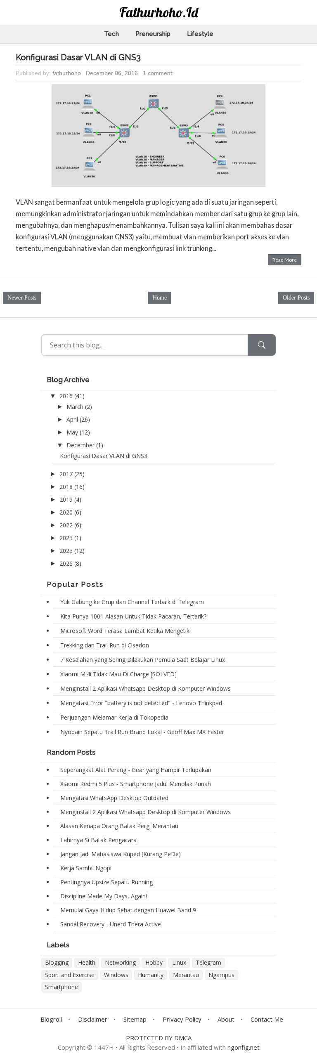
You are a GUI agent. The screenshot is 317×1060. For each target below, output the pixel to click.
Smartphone (61, 987)
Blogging (57, 962)
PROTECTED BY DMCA (159, 1038)
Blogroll (51, 1019)
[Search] (262, 345)
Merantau (186, 975)
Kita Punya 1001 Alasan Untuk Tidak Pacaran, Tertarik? (133, 616)
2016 (66, 396)
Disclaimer (92, 1019)
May (73, 432)
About (226, 1019)
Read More (284, 260)
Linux (179, 962)
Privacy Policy (182, 1019)
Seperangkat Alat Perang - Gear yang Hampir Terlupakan (135, 770)
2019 (66, 499)
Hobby (154, 962)
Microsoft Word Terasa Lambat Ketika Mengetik (124, 631)
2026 (66, 563)
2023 (66, 538)
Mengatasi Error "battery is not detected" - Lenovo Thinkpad (141, 703)
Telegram (208, 962)
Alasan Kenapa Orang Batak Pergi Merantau (119, 826)
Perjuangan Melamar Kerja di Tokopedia (114, 717)
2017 (66, 474)
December (81, 445)
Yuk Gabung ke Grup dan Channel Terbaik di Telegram (132, 602)
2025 (66, 551)
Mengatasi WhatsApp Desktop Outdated (114, 798)
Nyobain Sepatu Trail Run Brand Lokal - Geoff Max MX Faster (142, 732)
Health (86, 962)
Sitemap (135, 1019)
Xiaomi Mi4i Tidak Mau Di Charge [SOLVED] (118, 674)
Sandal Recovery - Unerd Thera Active (110, 924)
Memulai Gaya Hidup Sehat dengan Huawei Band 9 (128, 910)
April (73, 419)
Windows (116, 975)
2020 (66, 512)
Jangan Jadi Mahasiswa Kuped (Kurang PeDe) (120, 854)
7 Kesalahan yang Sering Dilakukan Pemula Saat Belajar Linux (142, 659)
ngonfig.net (243, 1047)
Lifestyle (200, 34)
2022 (66, 525)
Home (160, 298)
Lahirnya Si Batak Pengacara (98, 840)
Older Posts (296, 298)
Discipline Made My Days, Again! (103, 896)
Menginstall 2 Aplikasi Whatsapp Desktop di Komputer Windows (145, 688)
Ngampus (221, 975)
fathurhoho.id (158, 12)
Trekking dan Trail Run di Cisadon (104, 645)
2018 (66, 487)
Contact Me (267, 1019)
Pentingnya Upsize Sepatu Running (106, 882)
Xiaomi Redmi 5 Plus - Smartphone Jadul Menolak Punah (135, 784)
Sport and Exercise (70, 975)
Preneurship (152, 34)
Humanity (150, 975)
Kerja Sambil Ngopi (85, 868)
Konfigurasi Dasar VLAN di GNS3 (78, 57)
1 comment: (158, 73)
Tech (111, 34)
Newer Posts (21, 298)
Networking (120, 962)
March (75, 407)
